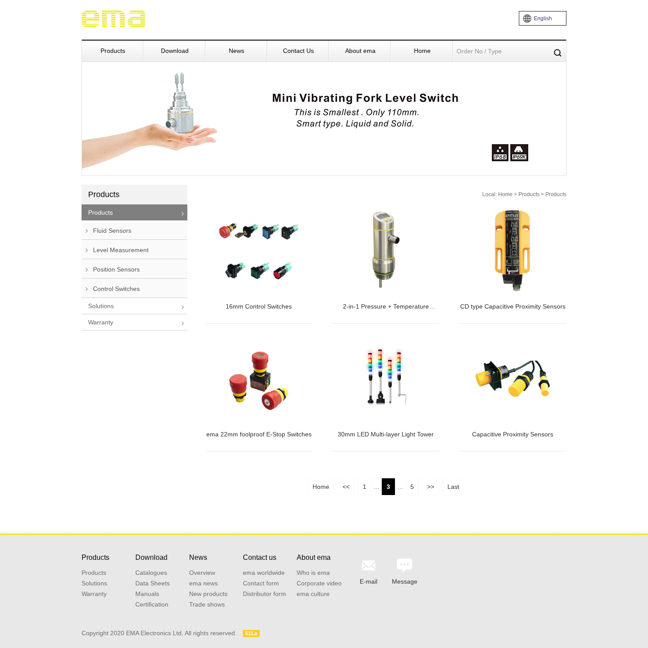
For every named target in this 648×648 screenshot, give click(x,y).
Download (175, 50)
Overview (202, 572)
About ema (360, 50)
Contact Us (298, 50)
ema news (203, 583)
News (236, 50)
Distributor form (264, 593)
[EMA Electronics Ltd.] (114, 18)
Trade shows (207, 604)
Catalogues (151, 572)
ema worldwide (264, 572)
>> (430, 486)
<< (346, 486)
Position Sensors (115, 269)
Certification (151, 604)
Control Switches (115, 288)
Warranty (100, 322)
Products (113, 50)
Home (422, 50)
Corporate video (319, 583)
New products (208, 593)
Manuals (147, 593)
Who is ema (313, 572)
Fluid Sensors (111, 230)
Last (453, 486)
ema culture (313, 593)
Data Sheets (152, 583)
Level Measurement (120, 249)
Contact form (261, 583)
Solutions (101, 305)
